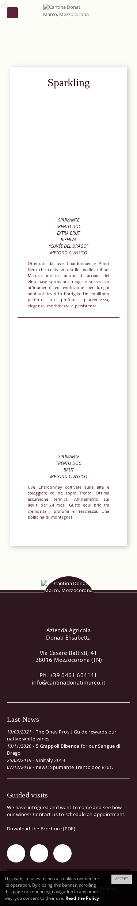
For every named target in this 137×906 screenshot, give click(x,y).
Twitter (16, 853)
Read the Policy (82, 898)
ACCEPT (121, 878)
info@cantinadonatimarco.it (68, 682)
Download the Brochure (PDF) (41, 828)
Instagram (62, 853)
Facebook (39, 853)
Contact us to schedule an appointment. (79, 814)
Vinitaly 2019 (50, 760)
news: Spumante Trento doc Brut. (74, 767)
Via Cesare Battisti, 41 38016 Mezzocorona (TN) (68, 656)
